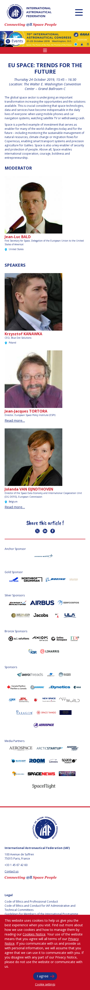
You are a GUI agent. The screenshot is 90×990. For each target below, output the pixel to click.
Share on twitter (37, 531)
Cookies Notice (34, 934)
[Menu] (78, 12)
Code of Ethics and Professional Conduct (31, 901)
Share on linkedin (45, 531)
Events (17, 40)
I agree (42, 976)
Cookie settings (45, 984)
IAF (29, 11)
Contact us (11, 871)
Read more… (15, 420)
